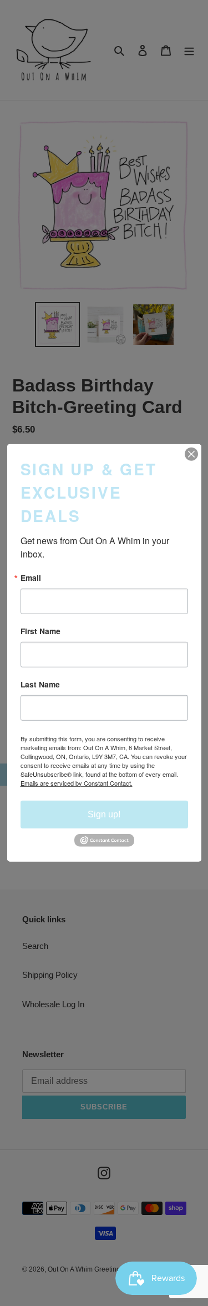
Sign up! (104, 813)
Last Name (40, 685)
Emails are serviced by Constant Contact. (77, 782)
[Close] (191, 454)
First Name (40, 631)
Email (31, 578)
